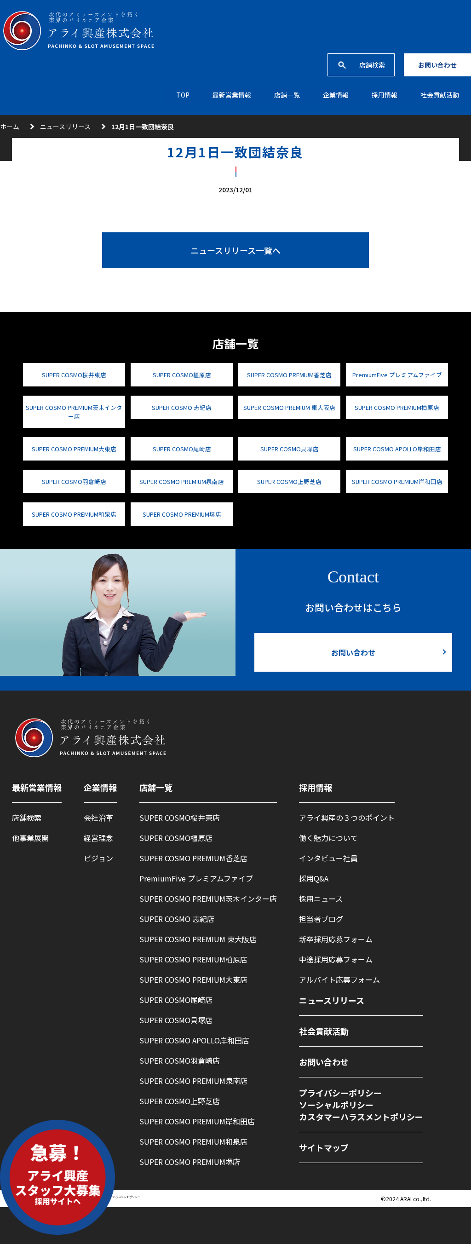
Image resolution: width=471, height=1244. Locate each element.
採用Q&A (313, 878)
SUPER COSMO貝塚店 (289, 448)
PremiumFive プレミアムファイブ (397, 374)
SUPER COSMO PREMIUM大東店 (74, 448)
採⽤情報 (384, 94)
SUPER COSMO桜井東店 (74, 374)
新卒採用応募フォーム (336, 939)
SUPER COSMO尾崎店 (182, 448)
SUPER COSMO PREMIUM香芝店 (289, 374)
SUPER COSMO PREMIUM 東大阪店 (289, 407)
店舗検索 (372, 64)
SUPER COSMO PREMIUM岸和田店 (397, 481)
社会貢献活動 (439, 94)
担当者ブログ (321, 918)
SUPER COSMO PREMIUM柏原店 (397, 407)
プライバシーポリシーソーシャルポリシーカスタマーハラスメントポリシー (361, 1105)
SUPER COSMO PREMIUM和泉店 (74, 514)
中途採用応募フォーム (336, 959)
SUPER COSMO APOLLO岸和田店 (397, 448)
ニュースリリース (65, 126)
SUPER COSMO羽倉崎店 (74, 481)
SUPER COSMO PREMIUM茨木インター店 (74, 411)
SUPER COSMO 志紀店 (182, 407)
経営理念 (98, 837)
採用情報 (315, 787)
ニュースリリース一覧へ (235, 250)
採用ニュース (321, 898)
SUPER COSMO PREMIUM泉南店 (181, 481)
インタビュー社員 (328, 858)
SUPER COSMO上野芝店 (289, 481)
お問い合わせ (437, 64)
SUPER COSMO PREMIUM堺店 (182, 514)
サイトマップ (324, 1147)
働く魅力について (328, 837)
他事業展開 (30, 837)
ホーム (9, 126)
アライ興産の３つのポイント (347, 817)
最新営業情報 (232, 94)
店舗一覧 (287, 94)
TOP (183, 94)
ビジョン (98, 858)
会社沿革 (98, 817)
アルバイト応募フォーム (339, 979)
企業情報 (336, 94)
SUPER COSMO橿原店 (182, 374)
